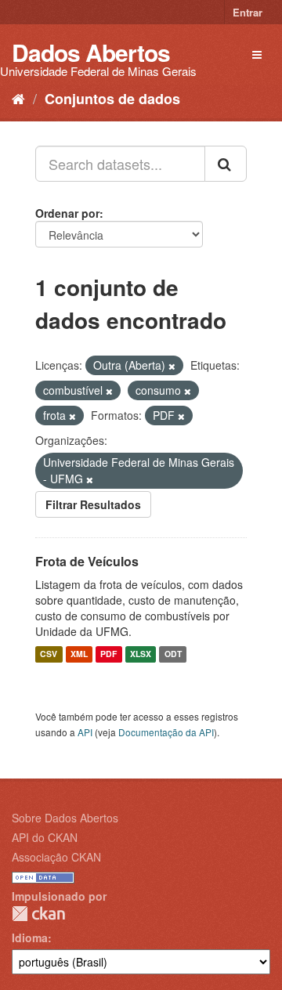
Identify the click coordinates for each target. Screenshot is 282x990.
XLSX (140, 654)
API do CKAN (45, 837)
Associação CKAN (56, 857)
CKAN (38, 913)
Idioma (30, 937)
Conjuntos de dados (112, 99)
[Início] (18, 98)
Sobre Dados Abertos (65, 818)
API (85, 732)
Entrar (247, 12)
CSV (48, 654)
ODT (173, 654)
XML (79, 654)
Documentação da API (166, 732)
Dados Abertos (91, 52)
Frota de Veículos (87, 561)
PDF (108, 654)
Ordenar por (67, 213)
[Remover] (171, 366)
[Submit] (225, 164)
